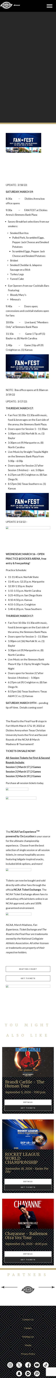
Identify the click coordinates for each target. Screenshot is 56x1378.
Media (28, 1345)
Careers (28, 1328)
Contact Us (28, 1319)
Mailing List (28, 1336)
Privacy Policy (28, 1353)
